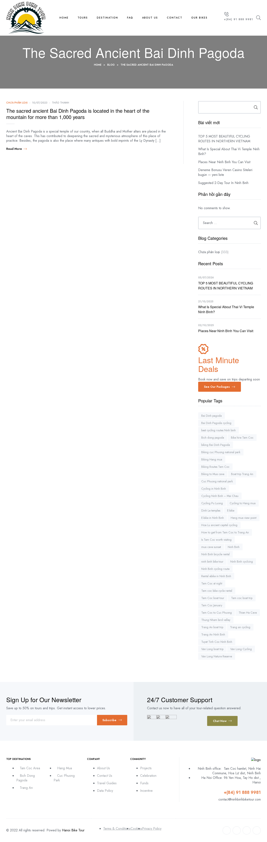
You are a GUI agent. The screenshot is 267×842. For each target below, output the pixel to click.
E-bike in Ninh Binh (212, 518)
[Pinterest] (257, 830)
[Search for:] (229, 222)
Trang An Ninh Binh (213, 634)
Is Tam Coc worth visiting (216, 540)
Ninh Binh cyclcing (241, 561)
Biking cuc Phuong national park (220, 452)
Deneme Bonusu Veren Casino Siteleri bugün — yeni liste (225, 172)
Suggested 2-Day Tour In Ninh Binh (223, 182)
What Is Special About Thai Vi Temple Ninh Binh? (228, 151)
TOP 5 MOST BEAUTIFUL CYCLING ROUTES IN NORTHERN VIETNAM (224, 139)
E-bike (230, 510)
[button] (219, 387)
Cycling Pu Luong (212, 503)
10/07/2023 (39, 103)
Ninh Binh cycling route (215, 569)
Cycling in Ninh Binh (213, 489)
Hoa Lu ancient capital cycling (219, 525)
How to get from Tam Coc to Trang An (225, 532)
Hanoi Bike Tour (73, 830)
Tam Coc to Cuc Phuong (216, 613)
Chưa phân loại (17, 103)
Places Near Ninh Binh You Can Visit (224, 162)
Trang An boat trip (212, 627)
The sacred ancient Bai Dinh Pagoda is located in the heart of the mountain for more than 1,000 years (77, 113)
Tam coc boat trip (241, 598)
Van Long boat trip (212, 649)
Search (254, 107)
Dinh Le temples (210, 510)
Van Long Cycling (241, 649)
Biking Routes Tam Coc (215, 467)
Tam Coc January (211, 605)
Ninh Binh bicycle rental (215, 554)
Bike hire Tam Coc (242, 437)
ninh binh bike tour (212, 561)
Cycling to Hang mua (243, 503)
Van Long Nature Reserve (216, 656)
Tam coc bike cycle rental (216, 591)
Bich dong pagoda (212, 437)
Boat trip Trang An (242, 474)
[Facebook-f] (227, 830)
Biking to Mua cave (212, 474)
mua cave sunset (211, 547)
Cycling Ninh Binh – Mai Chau (219, 496)
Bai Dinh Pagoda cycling (216, 423)
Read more (14, 149)
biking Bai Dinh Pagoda (215, 445)
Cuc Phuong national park (217, 481)
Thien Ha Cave (248, 613)
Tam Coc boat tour (212, 598)
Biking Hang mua (211, 459)
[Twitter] (237, 830)
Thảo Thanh (60, 103)
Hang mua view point (243, 518)
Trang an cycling (240, 627)
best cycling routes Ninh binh (218, 430)
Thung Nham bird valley (215, 620)
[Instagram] (247, 830)
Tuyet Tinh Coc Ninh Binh (216, 642)
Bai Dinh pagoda (211, 416)
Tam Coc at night (211, 583)
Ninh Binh (233, 547)
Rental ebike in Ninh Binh (216, 576)
